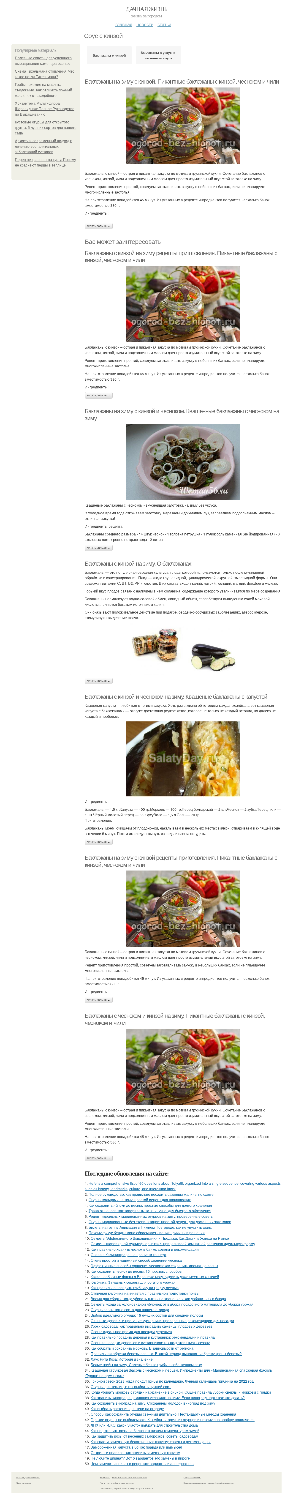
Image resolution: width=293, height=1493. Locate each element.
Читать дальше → (98, 226)
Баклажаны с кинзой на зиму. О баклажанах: (139, 563)
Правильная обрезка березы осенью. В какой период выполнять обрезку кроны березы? (166, 1353)
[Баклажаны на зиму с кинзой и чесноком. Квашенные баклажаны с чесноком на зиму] (183, 462)
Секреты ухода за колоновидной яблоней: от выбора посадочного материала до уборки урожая (172, 1304)
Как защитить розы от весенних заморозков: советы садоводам (144, 1436)
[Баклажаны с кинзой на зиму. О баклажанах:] (183, 649)
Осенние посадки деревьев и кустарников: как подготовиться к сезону (150, 1342)
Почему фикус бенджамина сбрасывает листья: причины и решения (147, 1232)
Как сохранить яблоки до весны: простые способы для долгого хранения (150, 1205)
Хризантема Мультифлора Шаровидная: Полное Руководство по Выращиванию (44, 108)
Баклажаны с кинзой (109, 55)
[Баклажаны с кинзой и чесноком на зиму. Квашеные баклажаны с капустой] (183, 759)
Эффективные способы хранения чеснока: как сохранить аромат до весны (154, 1265)
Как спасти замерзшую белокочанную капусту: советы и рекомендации (151, 1441)
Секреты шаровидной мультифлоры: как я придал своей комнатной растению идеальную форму (173, 1243)
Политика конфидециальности (117, 1483)
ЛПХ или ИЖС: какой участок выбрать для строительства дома (144, 1425)
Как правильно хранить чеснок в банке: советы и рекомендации (145, 1249)
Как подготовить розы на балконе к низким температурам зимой (145, 1430)
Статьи (164, 24)
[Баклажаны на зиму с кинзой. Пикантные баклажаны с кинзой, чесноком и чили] (183, 125)
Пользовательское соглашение (129, 1477)
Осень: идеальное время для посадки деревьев (131, 1331)
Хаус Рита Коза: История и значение (122, 1359)
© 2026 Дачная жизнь (28, 1477)
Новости (144, 24)
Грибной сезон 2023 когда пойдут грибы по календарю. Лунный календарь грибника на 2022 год (172, 1381)
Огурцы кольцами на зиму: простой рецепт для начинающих (140, 1199)
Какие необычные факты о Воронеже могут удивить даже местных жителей (155, 1276)
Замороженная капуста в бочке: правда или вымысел (136, 1447)
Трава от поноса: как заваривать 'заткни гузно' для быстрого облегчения (150, 1210)
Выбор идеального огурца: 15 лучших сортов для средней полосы (147, 1315)
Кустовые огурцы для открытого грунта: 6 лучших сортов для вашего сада (45, 127)
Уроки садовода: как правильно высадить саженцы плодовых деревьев (151, 1326)
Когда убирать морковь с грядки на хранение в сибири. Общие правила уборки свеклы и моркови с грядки (181, 1392)
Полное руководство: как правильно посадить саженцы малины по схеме (151, 1194)
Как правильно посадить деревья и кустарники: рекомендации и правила (153, 1337)
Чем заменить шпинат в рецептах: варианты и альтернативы (142, 1463)
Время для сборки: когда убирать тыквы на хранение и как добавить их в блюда (158, 1298)
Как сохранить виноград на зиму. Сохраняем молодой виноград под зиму (153, 1403)
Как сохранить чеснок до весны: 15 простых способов (136, 1271)
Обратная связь (192, 1477)
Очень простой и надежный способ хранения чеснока (136, 1260)
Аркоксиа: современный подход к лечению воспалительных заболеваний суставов (43, 146)
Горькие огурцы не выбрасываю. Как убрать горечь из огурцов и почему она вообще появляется (173, 1419)
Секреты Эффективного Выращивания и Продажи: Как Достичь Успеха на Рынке (160, 1238)
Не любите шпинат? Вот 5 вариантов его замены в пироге (140, 1458)
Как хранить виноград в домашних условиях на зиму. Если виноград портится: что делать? (168, 1397)
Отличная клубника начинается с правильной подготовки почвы (145, 1293)
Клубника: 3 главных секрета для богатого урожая (133, 1282)
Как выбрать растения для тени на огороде (127, 1408)
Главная (123, 24)
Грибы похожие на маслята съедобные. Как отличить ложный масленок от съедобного (43, 90)
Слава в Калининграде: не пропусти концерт (128, 1254)
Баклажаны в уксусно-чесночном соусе (159, 55)
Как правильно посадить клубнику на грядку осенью (135, 1287)
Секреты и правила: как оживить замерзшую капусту (135, 1452)
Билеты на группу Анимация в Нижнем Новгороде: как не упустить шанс (150, 1227)
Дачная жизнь (146, 9)
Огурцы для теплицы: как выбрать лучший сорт (131, 1386)
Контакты (105, 1477)
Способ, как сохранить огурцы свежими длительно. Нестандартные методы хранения (163, 1414)
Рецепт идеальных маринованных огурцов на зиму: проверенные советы (151, 1216)
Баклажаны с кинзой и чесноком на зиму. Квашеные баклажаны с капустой (176, 696)
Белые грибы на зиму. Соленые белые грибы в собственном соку (146, 1364)
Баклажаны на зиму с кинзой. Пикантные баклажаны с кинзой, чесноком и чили (182, 81)
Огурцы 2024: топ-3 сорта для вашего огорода (130, 1309)
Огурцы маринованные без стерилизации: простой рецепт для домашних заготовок (160, 1221)
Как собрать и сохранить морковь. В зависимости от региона (142, 1348)
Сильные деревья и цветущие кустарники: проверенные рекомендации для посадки (162, 1320)
